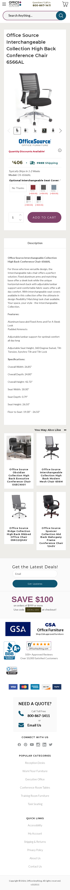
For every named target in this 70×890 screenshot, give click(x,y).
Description (35, 243)
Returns (41, 841)
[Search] (61, 15)
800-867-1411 (42, 5)
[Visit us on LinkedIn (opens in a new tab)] (44, 744)
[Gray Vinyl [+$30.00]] (28, 199)
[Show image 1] (17, 130)
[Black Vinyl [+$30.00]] (39, 199)
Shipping (28, 841)
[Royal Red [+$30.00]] (33, 188)
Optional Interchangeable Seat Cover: (35, 180)
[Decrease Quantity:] (20, 219)
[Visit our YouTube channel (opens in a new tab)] (32, 744)
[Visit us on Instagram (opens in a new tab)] (38, 744)
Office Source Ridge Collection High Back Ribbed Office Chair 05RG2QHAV (19, 534)
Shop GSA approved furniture (50, 634)
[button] (59, 150)
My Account (35, 833)
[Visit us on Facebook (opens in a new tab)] (19, 744)
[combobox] (32, 15)
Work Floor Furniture (35, 771)
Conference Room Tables (35, 787)
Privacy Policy (35, 850)
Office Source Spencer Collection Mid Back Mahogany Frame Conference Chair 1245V (51, 537)
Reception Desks (35, 762)
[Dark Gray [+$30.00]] (43, 188)
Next (60, 130)
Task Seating (35, 804)
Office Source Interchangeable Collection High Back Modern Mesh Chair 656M (51, 475)
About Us (35, 858)
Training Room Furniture (35, 795)
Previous (9, 130)
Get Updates (35, 583)
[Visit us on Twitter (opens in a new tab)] (51, 744)
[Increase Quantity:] (20, 214)
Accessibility (35, 825)
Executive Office (35, 779)
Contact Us (35, 866)
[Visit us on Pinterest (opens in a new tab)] (25, 744)
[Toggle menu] (4, 4)
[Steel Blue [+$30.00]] (54, 188)
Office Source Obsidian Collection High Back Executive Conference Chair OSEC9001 (19, 477)
